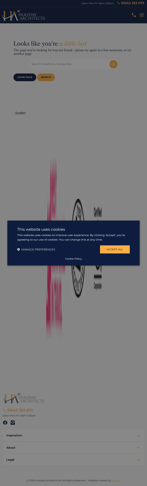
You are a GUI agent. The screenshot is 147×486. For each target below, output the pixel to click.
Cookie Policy (73, 258)
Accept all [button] (115, 249)
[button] (36, 249)
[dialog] (73, 243)
